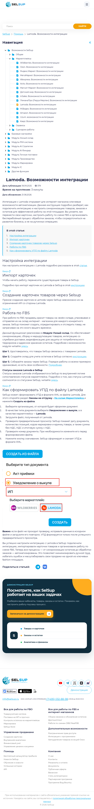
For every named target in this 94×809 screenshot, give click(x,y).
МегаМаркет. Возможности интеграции (40, 75)
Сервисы (20, 125)
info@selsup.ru (10, 699)
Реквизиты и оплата (57, 762)
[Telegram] (67, 683)
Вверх (5, 271)
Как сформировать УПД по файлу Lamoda (34, 250)
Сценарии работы (25, 129)
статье (83, 265)
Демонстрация (79, 690)
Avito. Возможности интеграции (36, 84)
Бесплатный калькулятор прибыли (20, 756)
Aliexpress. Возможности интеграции (39, 79)
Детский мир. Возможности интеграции (41, 92)
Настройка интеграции (23, 235)
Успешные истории (13, 766)
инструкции (77, 285)
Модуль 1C (17, 167)
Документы (53, 766)
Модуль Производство (23, 159)
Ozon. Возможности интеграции (36, 67)
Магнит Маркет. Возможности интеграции (42, 88)
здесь (24, 346)
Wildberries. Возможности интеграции (39, 63)
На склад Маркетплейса (69, 398)
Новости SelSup (11, 759)
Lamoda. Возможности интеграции (38, 104)
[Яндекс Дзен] (81, 683)
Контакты (52, 759)
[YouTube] (60, 683)
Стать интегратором (57, 776)
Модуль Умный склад (22, 138)
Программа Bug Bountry (59, 782)
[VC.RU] (74, 683)
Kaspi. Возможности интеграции (36, 121)
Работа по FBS (18, 247)
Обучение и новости (13, 762)
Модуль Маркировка (22, 163)
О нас (51, 756)
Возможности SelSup (22, 50)
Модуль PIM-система (22, 142)
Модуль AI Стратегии (22, 146)
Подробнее (55, 365)
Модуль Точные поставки (24, 155)
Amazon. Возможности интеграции (38, 113)
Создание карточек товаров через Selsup (33, 243)
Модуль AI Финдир (21, 150)
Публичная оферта (57, 769)
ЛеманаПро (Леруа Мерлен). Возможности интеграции (48, 100)
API (5, 769)
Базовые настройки (22, 134)
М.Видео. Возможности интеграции (38, 109)
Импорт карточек (19, 239)
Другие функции (20, 171)
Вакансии (53, 772)
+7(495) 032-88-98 (57, 699)
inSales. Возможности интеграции (37, 96)
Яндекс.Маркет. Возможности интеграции (41, 71)
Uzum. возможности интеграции (37, 117)
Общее (19, 54)
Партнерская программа (60, 779)
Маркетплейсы (23, 58)
